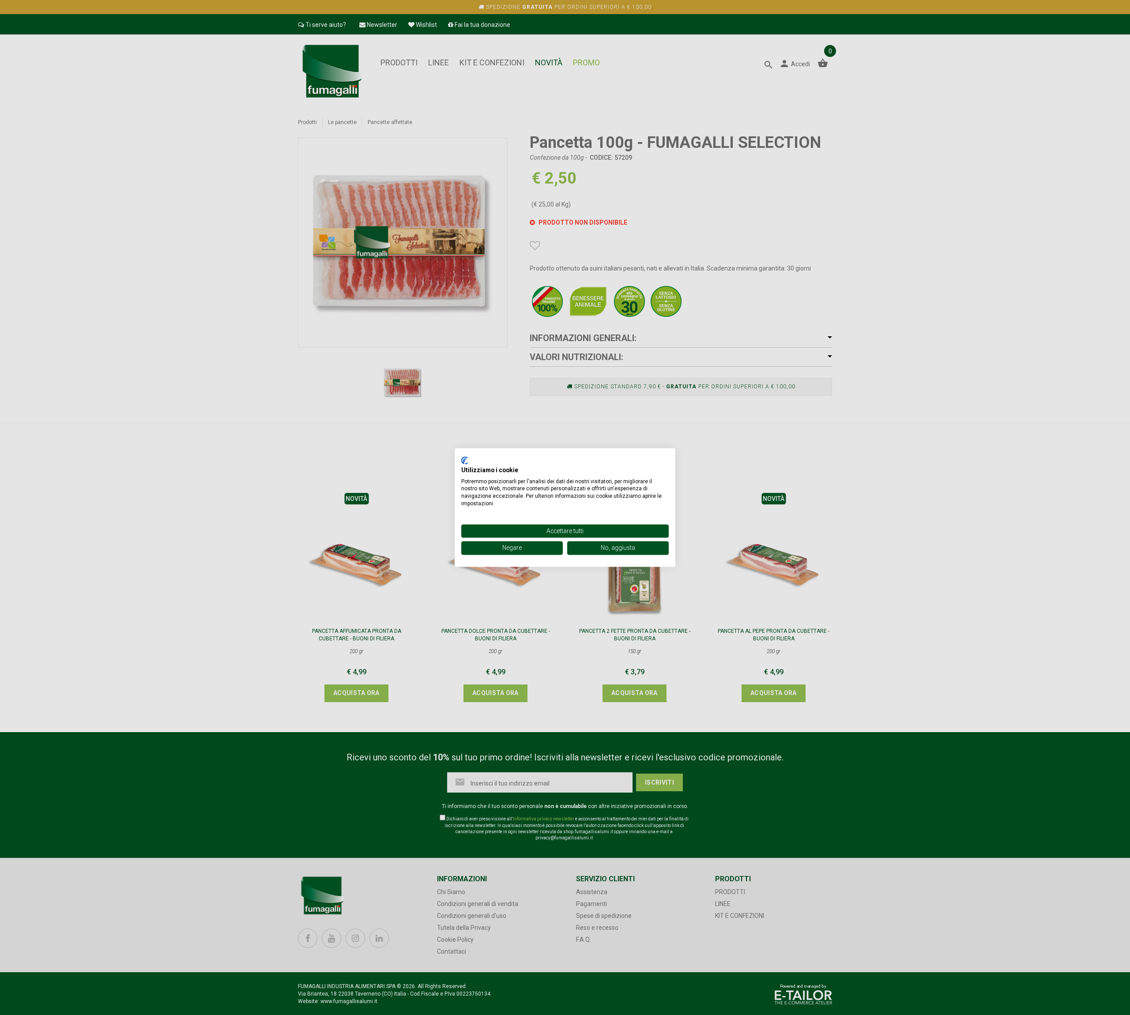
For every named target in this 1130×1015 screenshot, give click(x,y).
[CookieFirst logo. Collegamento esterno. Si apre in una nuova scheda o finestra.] (464, 460)
